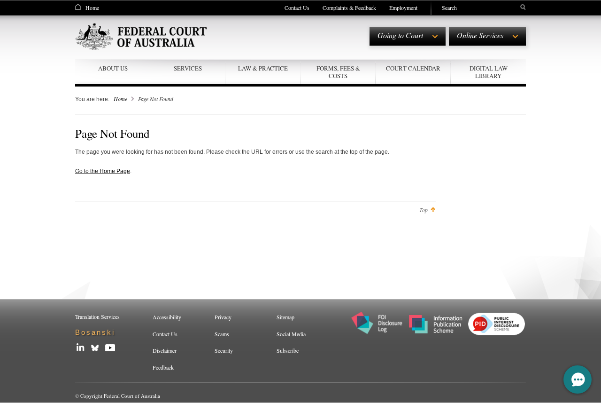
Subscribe (288, 350)
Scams (222, 334)
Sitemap (285, 317)
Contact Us (297, 7)
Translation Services (97, 316)
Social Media (291, 334)
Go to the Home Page (102, 171)
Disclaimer (165, 350)
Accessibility (167, 317)
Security (224, 350)
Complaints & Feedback (349, 7)
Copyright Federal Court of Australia (120, 395)
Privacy (223, 317)
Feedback (163, 367)
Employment (403, 7)
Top (423, 210)
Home (92, 7)
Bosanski (95, 332)
